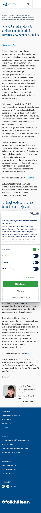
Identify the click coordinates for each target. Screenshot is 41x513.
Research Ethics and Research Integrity (15, 440)
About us (5, 428)
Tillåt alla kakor (20, 284)
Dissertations (6, 461)
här (27, 353)
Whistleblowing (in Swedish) (12, 452)
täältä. (32, 177)
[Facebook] (3, 486)
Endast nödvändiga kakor (20, 298)
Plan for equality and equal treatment (15, 448)
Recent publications (9, 465)
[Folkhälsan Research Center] (11, 4)
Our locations (6, 424)
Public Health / (20, 16)
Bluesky (14, 486)
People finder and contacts (11, 415)
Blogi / (9, 18)
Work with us (6, 420)
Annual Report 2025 (9, 469)
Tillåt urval (20, 291)
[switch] (36, 256)
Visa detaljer (29, 277)
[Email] (28, 401)
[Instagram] (7, 486)
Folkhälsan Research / (9, 16)
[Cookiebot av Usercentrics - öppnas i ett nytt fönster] (29, 213)
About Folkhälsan (8, 473)
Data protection (7, 444)
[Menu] (37, 4)
